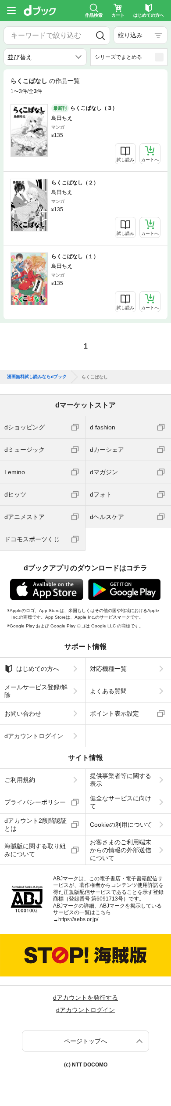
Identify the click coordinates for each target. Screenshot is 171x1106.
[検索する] (101, 35)
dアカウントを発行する (85, 997)
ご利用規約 (19, 779)
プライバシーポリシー (35, 802)
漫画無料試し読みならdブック (37, 377)
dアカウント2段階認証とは (35, 824)
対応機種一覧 (108, 668)
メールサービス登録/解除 (36, 691)
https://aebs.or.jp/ (78, 919)
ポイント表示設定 (114, 713)
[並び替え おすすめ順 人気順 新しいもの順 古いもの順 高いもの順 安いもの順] (45, 57)
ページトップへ (85, 1041)
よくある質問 (108, 691)
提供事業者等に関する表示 (120, 779)
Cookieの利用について (121, 824)
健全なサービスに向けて (120, 802)
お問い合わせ (22, 713)
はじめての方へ (37, 668)
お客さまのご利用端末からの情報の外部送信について (120, 850)
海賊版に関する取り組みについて (35, 850)
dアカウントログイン (33, 735)
